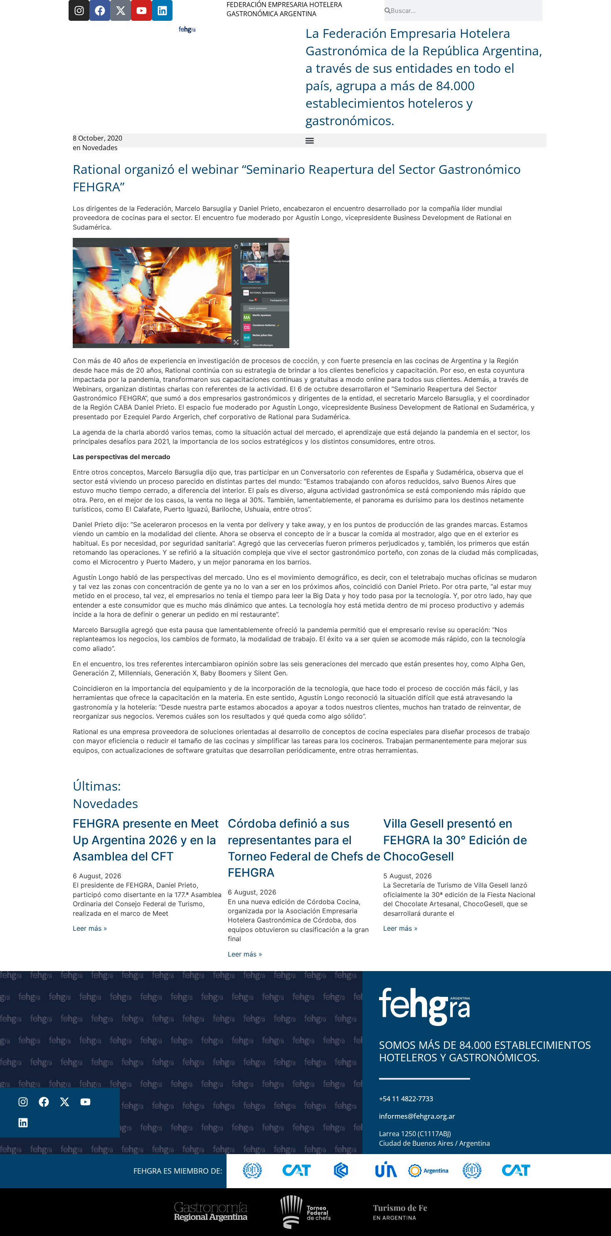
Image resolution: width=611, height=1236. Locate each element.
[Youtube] (141, 10)
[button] (310, 140)
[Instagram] (79, 10)
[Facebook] (99, 10)
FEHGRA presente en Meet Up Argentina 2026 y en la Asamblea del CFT (146, 839)
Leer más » (90, 928)
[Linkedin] (162, 10)
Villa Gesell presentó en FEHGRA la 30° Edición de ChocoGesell (455, 839)
